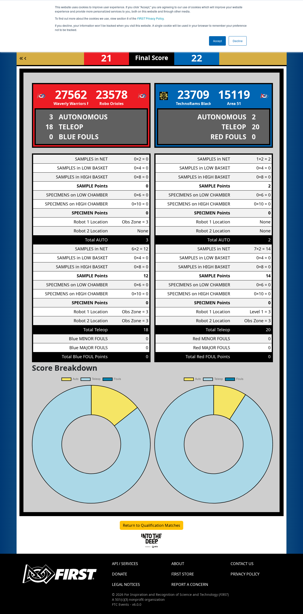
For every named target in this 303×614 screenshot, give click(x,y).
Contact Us (242, 563)
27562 (71, 94)
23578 (112, 94)
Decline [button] (238, 41)
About (177, 563)
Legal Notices (126, 584)
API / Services (125, 563)
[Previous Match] (25, 58)
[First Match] (21, 58)
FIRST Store (182, 574)
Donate (119, 574)
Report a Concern (189, 584)
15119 (234, 94)
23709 (193, 94)
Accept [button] (217, 41)
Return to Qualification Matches (151, 525)
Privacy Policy (150, 18)
